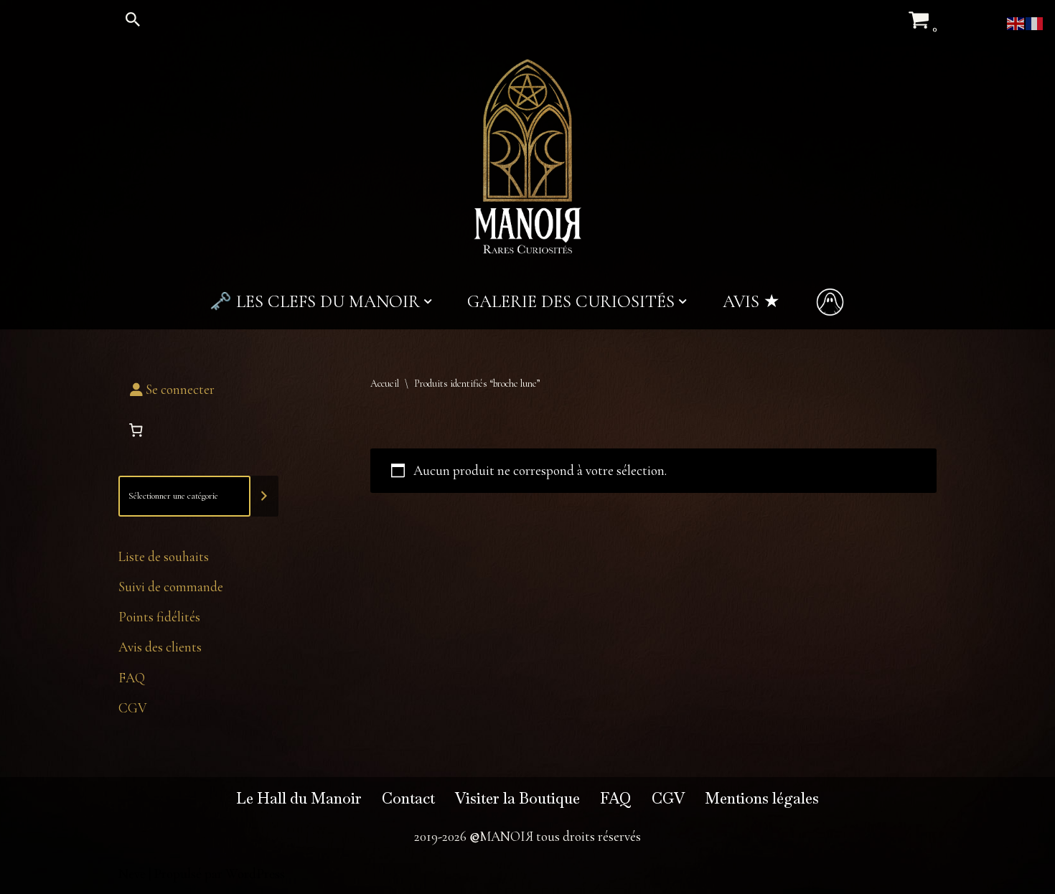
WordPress (255, 873)
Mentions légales (762, 798)
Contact (408, 798)
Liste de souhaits (163, 556)
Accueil (384, 383)
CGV (132, 708)
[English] (1016, 22)
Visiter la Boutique (517, 798)
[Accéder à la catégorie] (264, 496)
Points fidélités (159, 616)
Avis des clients (160, 647)
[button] (427, 301)
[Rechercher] (133, 19)
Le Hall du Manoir (299, 798)
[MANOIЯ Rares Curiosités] (527, 156)
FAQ (131, 677)
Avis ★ (751, 301)
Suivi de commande (170, 586)
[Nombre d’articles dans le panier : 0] (135, 430)
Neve (132, 873)
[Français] (1035, 22)
